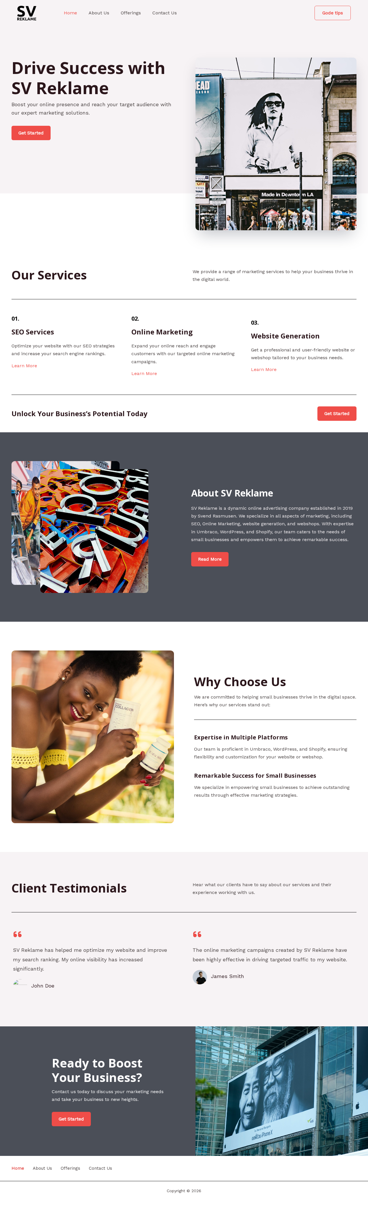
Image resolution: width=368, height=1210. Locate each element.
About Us (99, 13)
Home (70, 13)
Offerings (131, 13)
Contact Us (164, 13)
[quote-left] (18, 934)
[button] (333, 13)
